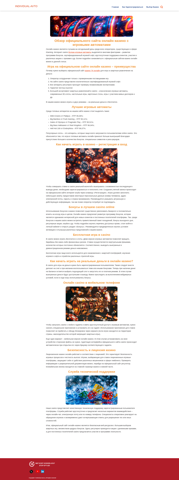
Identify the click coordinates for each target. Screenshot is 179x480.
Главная (115, 7)
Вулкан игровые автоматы (79, 52)
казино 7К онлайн (92, 71)
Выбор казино (152, 7)
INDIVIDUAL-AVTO (26, 6)
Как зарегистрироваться (132, 7)
